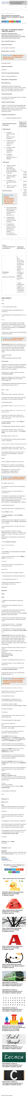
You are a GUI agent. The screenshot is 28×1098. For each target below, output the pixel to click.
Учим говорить (6, 2)
